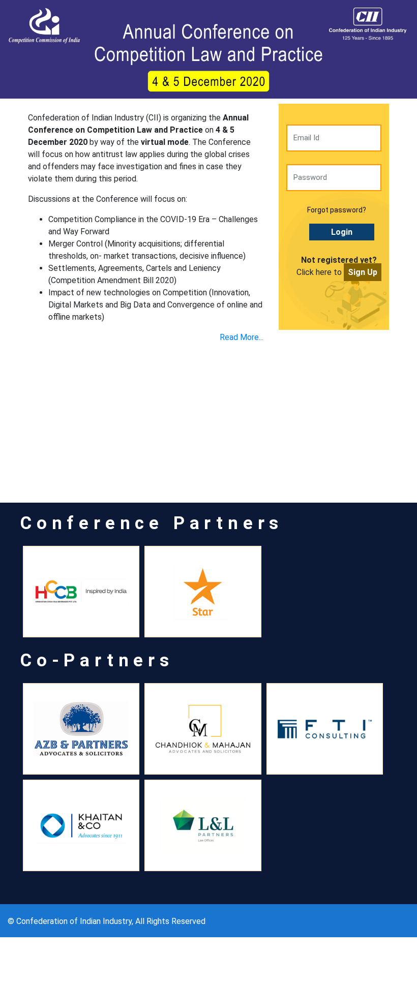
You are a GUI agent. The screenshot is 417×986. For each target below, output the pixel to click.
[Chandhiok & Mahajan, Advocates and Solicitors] (202, 729)
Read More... (241, 337)
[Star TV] (202, 591)
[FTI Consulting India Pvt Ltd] (324, 729)
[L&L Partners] (202, 825)
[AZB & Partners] (81, 729)
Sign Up (362, 272)
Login (341, 232)
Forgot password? (336, 210)
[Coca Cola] (81, 591)
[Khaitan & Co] (81, 825)
